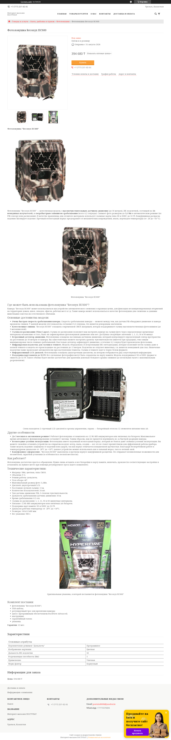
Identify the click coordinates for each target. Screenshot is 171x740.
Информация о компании (19, 692)
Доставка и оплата (124, 14)
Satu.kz (99, 735)
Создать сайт (26, 2)
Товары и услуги (78, 14)
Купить (82, 62)
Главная (62, 14)
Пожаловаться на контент (99, 737)
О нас (93, 14)
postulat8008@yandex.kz (104, 704)
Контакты (105, 14)
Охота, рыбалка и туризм (42, 21)
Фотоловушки (63, 21)
